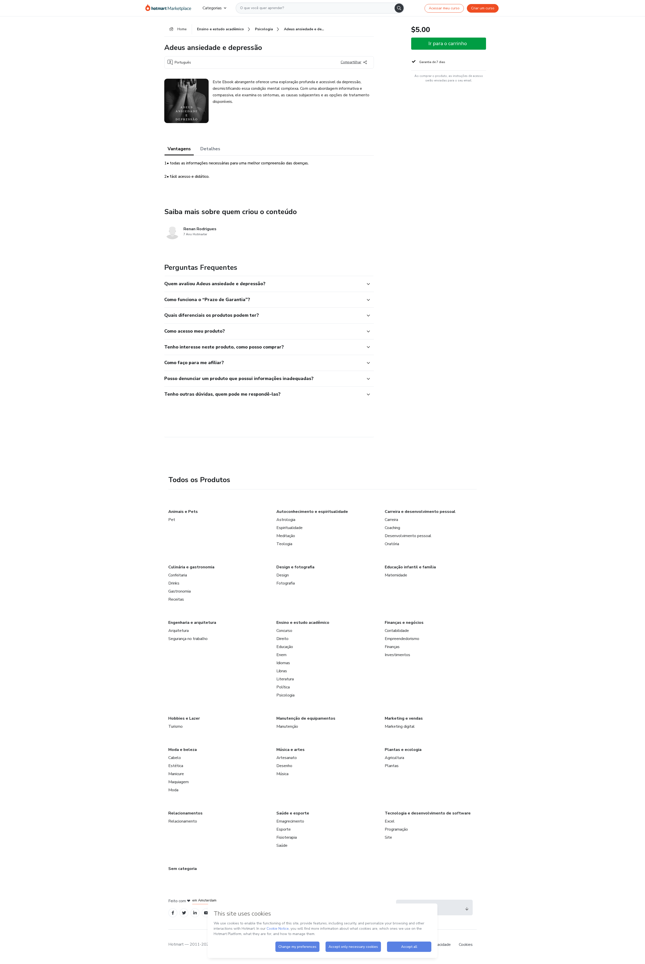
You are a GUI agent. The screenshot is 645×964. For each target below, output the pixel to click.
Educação (284, 647)
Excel (390, 821)
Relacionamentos (185, 813)
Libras (281, 671)
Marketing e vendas (404, 718)
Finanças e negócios (404, 622)
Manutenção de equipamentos (305, 718)
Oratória (392, 544)
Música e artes (290, 749)
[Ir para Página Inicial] (170, 8)
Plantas (392, 766)
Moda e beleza (182, 749)
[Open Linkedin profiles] (195, 913)
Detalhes (210, 149)
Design (282, 575)
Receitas (176, 599)
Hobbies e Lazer (184, 718)
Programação (396, 829)
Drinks (173, 583)
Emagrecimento (290, 821)
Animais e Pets (183, 511)
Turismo (175, 726)
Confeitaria (177, 575)
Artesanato (286, 758)
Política (283, 687)
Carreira (391, 519)
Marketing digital (400, 726)
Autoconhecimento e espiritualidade (312, 511)
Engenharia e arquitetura (192, 622)
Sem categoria (182, 868)
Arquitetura (178, 630)
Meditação (285, 536)
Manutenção (287, 726)
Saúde (281, 845)
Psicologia (285, 695)
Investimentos (397, 655)
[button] (263, 284)
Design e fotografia (295, 567)
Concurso (284, 630)
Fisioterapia (286, 837)
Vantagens (179, 149)
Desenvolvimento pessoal (408, 536)
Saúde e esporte (292, 813)
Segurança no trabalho (188, 638)
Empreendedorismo (402, 638)
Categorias (212, 8)
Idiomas (283, 663)
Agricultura (394, 758)
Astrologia (285, 519)
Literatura (285, 679)
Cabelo (174, 758)
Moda (173, 790)
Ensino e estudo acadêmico (302, 622)
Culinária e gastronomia (191, 567)
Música (282, 774)
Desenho (284, 766)
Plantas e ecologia (403, 749)
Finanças (392, 647)
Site (388, 837)
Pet (171, 519)
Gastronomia (179, 591)
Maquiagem (178, 782)
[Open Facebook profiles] (172, 913)
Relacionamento (182, 821)
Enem (281, 655)
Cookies (466, 944)
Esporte (283, 829)
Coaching (392, 528)
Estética (175, 766)
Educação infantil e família (410, 567)
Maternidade (396, 575)
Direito (282, 638)
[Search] (399, 8)
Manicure (176, 774)
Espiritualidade (289, 528)
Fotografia (285, 583)
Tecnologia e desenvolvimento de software (428, 813)
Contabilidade (397, 630)
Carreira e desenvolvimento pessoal (420, 511)
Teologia (284, 544)
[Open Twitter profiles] (184, 913)
